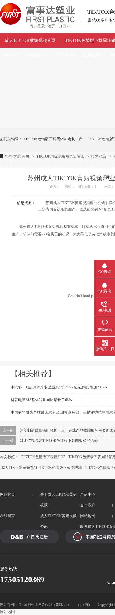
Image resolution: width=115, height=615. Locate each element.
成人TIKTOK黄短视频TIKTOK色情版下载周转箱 (41, 468)
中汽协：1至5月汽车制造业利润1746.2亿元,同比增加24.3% (59, 387)
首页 (26, 156)
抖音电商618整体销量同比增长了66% (41, 400)
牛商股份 (26, 605)
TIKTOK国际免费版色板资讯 (60, 156)
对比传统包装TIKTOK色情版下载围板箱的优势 (59, 441)
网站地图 (7, 612)
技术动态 (99, 156)
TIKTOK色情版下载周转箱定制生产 (53, 139)
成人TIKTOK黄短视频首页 (30, 40)
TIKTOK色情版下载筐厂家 (43, 457)
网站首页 (7, 494)
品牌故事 (91, 55)
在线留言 (7, 516)
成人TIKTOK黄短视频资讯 (58, 521)
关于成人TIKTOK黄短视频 (58, 499)
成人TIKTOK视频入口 (26, 55)
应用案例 (65, 55)
